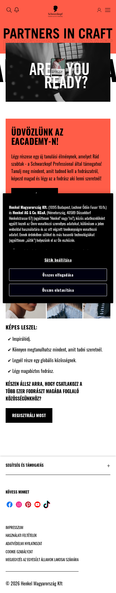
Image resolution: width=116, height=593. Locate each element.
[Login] (99, 10)
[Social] (10, 504)
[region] (58, 248)
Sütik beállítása (58, 259)
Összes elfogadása (58, 275)
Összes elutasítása (58, 290)
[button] (58, 465)
